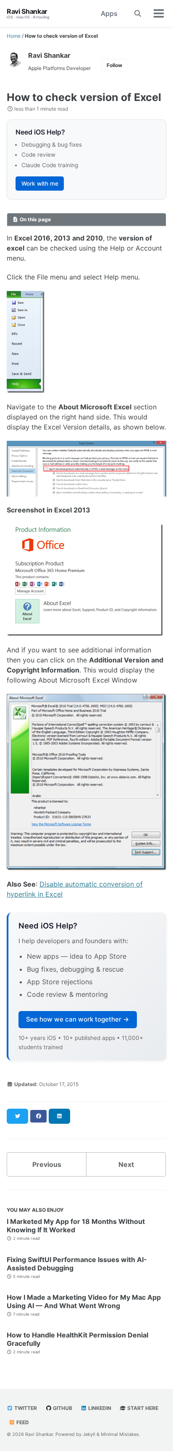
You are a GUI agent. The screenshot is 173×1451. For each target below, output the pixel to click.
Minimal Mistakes (120, 1434)
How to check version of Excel (84, 97)
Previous (46, 1164)
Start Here (142, 1408)
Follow (114, 65)
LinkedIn (99, 1408)
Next (126, 1164)
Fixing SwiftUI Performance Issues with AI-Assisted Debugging (77, 1263)
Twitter (25, 1408)
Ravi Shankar (28, 13)
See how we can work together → (77, 1019)
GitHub (62, 1408)
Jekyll (89, 1434)
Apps (109, 13)
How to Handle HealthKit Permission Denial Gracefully (77, 1339)
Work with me (39, 183)
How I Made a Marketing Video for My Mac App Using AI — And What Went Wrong (84, 1301)
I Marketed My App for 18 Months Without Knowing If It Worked (76, 1225)
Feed (22, 1422)
